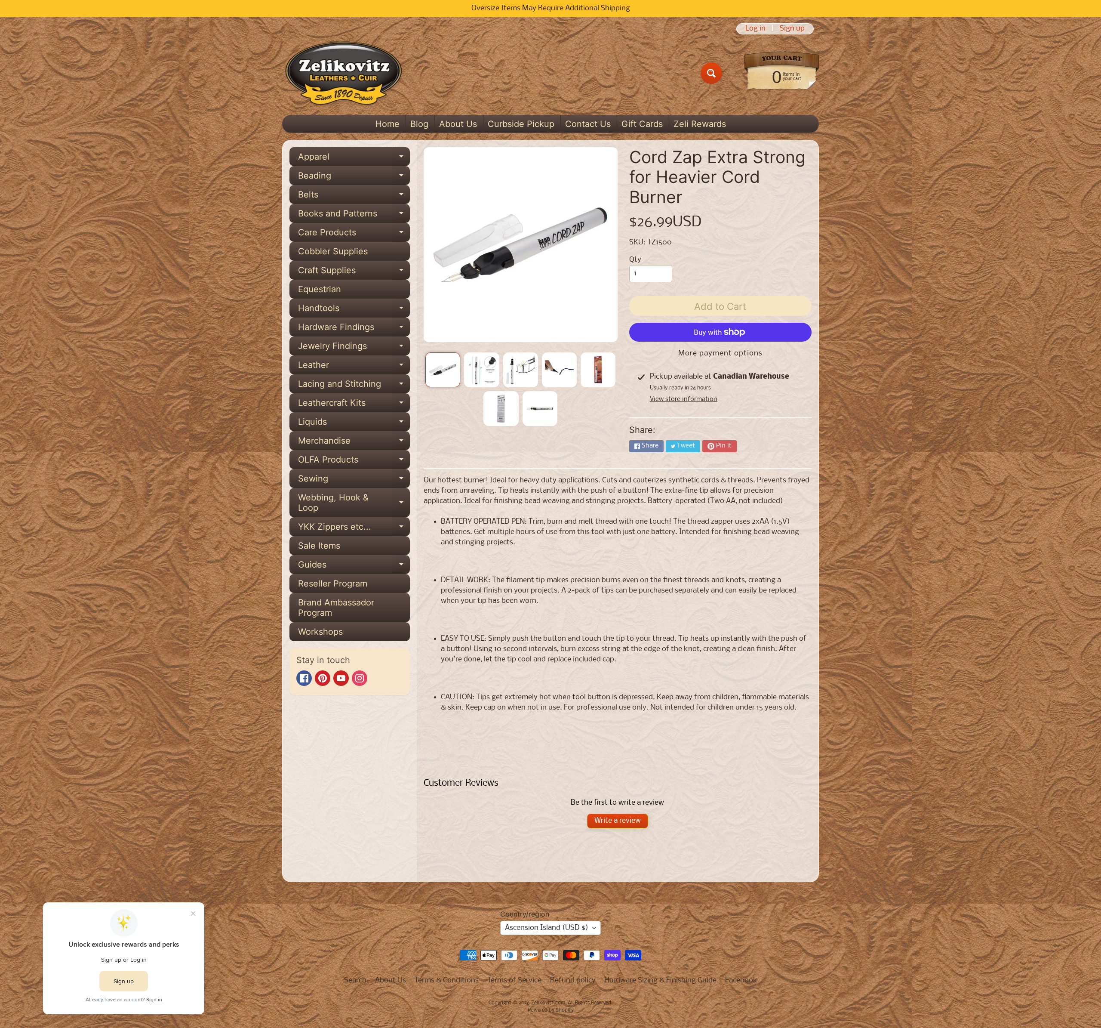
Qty (635, 260)
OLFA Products (354, 461)
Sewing (354, 480)
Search (355, 980)
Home (387, 124)
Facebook (741, 980)
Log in (755, 28)
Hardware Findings (354, 329)
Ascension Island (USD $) (546, 928)
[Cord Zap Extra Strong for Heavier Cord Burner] (442, 369)
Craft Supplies (354, 272)
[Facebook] (304, 678)
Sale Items (319, 545)
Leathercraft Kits (354, 405)
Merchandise (354, 442)
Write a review (617, 821)
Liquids (354, 424)
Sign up (792, 28)
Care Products (354, 234)
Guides (354, 566)
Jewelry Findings (354, 348)
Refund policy (573, 980)
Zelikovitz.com (548, 1003)
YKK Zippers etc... (354, 529)
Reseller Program (332, 583)
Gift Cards (642, 124)
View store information (683, 399)
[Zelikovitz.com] (343, 73)
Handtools (354, 310)
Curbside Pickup (521, 124)
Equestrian (319, 289)
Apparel (354, 158)
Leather (354, 367)
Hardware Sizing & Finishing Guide (660, 980)
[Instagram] (359, 678)
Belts (354, 196)
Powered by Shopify (551, 1010)
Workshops (320, 632)
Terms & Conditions (447, 980)
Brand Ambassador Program (336, 607)
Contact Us (588, 124)
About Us (458, 124)
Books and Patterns (354, 215)
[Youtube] (341, 678)
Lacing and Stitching (354, 386)
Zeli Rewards (700, 124)
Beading (354, 177)
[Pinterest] (322, 678)
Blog (419, 124)
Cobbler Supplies (333, 251)
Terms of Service (514, 980)
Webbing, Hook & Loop (354, 503)
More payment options (720, 353)
